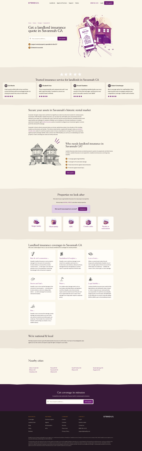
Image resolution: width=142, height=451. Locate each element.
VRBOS (70, 202)
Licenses (64, 422)
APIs (46, 428)
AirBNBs (65, 202)
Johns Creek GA (33, 368)
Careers (64, 419)
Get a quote (109, 3)
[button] (52, 3)
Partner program (49, 419)
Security (64, 425)
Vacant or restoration (106, 227)
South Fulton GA (76, 368)
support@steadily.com (84, 431)
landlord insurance (46, 122)
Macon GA (75, 370)
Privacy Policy (65, 431)
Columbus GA (33, 372)
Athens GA (32, 370)
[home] (33, 3)
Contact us (83, 209)
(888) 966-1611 (94, 3)
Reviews (30, 431)
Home (29, 23)
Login (101, 3)
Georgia (40, 23)
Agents (47, 422)
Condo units (88, 226)
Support (71, 3)
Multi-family (53, 226)
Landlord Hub (31, 422)
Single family (36, 226)
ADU (71, 226)
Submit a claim (82, 422)
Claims (77, 3)
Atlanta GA (53, 372)
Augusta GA (96, 370)
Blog (29, 425)
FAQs (29, 428)
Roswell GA (53, 368)
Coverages (31, 419)
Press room (65, 428)
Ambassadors (48, 425)
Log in (80, 419)
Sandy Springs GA (98, 368)
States (34, 23)
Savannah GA (46, 23)
